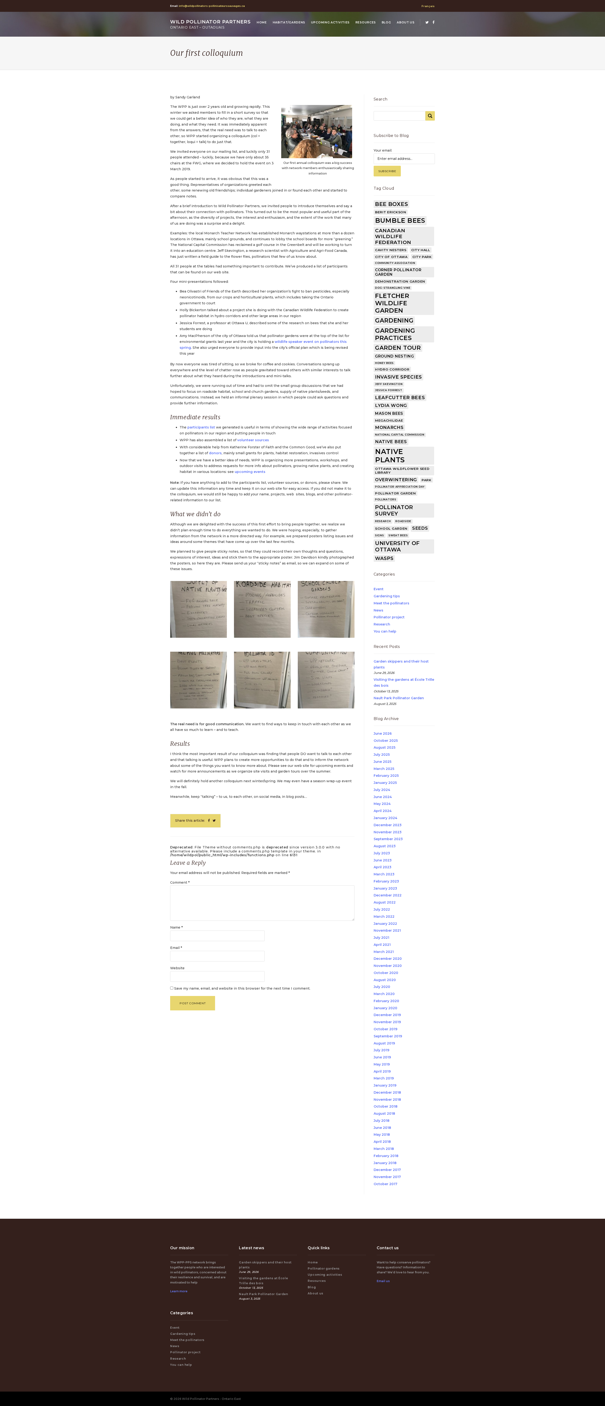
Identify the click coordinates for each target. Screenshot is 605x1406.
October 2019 (385, 1029)
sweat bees (398, 535)
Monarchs (389, 427)
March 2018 (384, 1149)
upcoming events (250, 472)
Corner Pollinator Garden (398, 272)
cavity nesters (390, 250)
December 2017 (387, 1170)
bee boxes (391, 204)
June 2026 (383, 733)
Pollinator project (389, 617)
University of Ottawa (397, 546)
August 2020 (385, 980)
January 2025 (385, 783)
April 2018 (382, 1142)
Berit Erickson (390, 212)
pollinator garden (395, 493)
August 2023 (385, 846)
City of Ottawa (391, 257)
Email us (383, 1281)
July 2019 (381, 1050)
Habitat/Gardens (289, 22)
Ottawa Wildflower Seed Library (402, 470)
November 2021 (387, 930)
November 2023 (388, 832)
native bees (391, 441)
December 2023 (388, 825)
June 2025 (382, 762)
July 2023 (382, 853)
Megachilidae (389, 420)
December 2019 (387, 1015)
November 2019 (387, 1022)
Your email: (383, 150)
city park (422, 257)
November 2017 (387, 1177)
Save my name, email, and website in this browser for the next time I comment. (242, 988)
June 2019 (382, 1057)
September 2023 (388, 839)
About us (406, 22)
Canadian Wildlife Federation (393, 236)
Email (176, 948)
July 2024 (382, 790)
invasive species (398, 377)
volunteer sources (253, 440)
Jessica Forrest (388, 390)
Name (176, 927)
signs (379, 535)
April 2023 (382, 867)
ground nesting (394, 356)
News (378, 610)
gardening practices (395, 334)
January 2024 (385, 818)
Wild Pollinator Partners (210, 24)
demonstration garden (400, 281)
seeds (420, 528)
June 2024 (383, 797)
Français (428, 6)
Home (262, 22)
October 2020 (386, 973)
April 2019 (382, 1071)
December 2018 (387, 1092)
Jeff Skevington (389, 384)
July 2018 (381, 1120)
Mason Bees (389, 413)
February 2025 (386, 775)
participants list (201, 427)
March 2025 (384, 769)
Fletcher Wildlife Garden (392, 303)
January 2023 (385, 888)
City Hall (420, 250)
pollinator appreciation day (400, 486)
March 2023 (384, 874)
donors (215, 453)
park (427, 480)
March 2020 (384, 994)
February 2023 (386, 881)
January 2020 (385, 1008)
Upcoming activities (330, 22)
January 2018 (385, 1163)
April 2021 (382, 945)
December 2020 (388, 958)
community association (395, 263)
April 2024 (383, 811)
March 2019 (384, 1078)
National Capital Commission (399, 434)
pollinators (385, 499)
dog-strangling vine (392, 287)
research (383, 521)
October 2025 (386, 740)
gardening (394, 320)
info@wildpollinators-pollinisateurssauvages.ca (212, 6)
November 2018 (387, 1099)
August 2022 (385, 902)
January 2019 (385, 1085)
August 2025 (384, 747)
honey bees (384, 363)
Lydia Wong (391, 405)
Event (379, 589)
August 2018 (384, 1113)
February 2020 (386, 1001)
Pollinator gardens (324, 1268)
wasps (384, 558)
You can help (385, 631)
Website (177, 968)
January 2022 (385, 923)
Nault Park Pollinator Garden (399, 698)
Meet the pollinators (391, 603)
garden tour (398, 347)
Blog (386, 22)
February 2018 (386, 1156)
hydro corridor (392, 369)
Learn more (178, 1291)
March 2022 (384, 916)
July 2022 (382, 909)
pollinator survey (394, 510)
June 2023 (383, 860)
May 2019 (382, 1064)
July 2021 (381, 937)
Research (382, 624)
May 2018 (382, 1134)
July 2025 (382, 754)
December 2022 (388, 895)
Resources (365, 22)
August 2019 (384, 1043)
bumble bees (400, 220)
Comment (180, 882)
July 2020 (382, 987)
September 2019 (388, 1036)
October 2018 (386, 1106)
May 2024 (382, 804)
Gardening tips (387, 596)
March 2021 (384, 952)
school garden (391, 528)
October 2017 (385, 1184)
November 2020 (388, 966)
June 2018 (382, 1128)
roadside (403, 521)
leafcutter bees (400, 397)
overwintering (396, 479)
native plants (390, 455)
